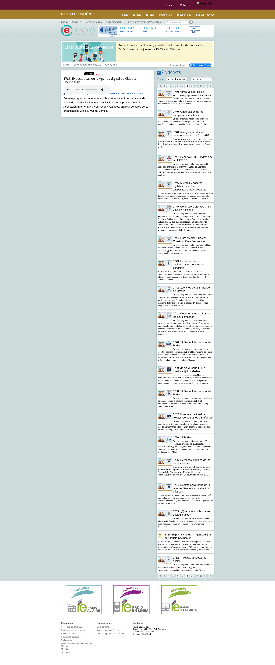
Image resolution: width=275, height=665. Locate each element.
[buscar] (204, 3)
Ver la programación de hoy (195, 30)
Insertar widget (177, 65)
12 (205, 86)
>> (210, 86)
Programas (165, 14)
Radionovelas (67, 640)
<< (159, 86)
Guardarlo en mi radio (134, 93)
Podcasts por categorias (144, 22)
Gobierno (185, 5)
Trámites (170, 5)
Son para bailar (172, 31)
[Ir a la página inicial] (59, 5)
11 (201, 86)
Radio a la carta (68, 633)
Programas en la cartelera (73, 630)
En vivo (150, 14)
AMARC (146, 31)
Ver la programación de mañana (111, 633)
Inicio (125, 14)
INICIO (66, 65)
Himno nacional (127, 31)
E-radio (137, 14)
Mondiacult (66, 649)
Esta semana (183, 14)
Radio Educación (76, 14)
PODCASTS (111, 65)
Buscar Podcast (205, 14)
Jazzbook (65, 652)
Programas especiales (71, 637)
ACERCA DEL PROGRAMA (87, 65)
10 (196, 86)
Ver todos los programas (72, 627)
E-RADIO (76, 22)
